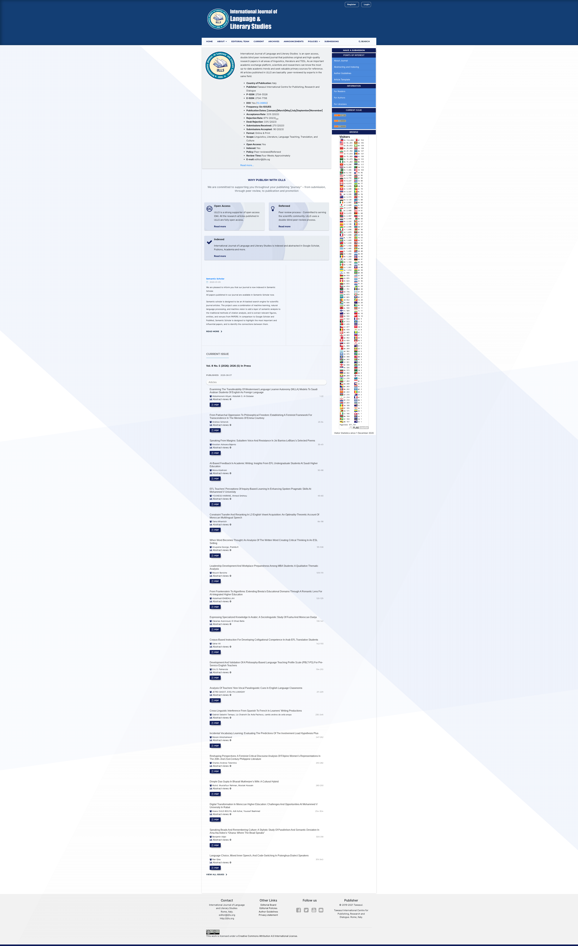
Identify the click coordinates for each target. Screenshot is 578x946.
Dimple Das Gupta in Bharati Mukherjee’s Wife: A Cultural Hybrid (244, 781)
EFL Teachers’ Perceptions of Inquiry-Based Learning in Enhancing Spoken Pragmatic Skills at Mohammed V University (260, 490)
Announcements (293, 41)
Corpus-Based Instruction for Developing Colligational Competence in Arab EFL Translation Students (264, 639)
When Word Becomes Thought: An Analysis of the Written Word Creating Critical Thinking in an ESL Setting (263, 541)
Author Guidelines (342, 73)
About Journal (341, 60)
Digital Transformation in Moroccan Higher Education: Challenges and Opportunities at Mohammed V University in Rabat (264, 806)
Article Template (342, 79)
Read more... (247, 165)
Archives (273, 41)
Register (351, 4)
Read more (220, 226)
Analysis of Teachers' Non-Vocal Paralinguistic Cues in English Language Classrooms (256, 688)
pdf (216, 405)
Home (209, 41)
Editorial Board (268, 904)
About (221, 41)
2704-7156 (261, 98)
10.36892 (262, 103)
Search (365, 41)
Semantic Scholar (215, 278)
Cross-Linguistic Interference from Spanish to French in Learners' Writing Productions (256, 710)
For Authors (339, 97)
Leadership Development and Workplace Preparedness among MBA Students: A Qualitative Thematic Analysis (264, 567)
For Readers (339, 91)
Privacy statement (268, 915)
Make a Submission (354, 50)
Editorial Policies (268, 908)
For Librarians (340, 104)
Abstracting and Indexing (346, 67)
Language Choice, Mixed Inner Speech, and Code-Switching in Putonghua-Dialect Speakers (259, 855)
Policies (313, 41)
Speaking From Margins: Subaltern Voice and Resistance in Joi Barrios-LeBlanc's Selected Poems (262, 440)
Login (367, 4)
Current (259, 41)
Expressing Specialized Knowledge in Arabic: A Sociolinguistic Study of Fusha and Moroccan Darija (263, 617)
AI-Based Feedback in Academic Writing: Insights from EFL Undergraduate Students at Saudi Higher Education (264, 465)
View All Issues (215, 874)
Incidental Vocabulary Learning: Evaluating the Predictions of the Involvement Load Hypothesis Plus (264, 733)
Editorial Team (240, 41)
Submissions (332, 41)
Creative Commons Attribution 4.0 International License (267, 936)
